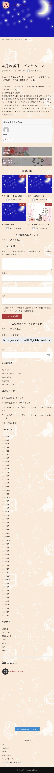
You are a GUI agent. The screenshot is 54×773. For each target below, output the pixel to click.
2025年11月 (6, 451)
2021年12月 (6, 615)
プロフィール (6, 744)
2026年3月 (6, 444)
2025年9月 (6, 458)
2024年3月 (6, 522)
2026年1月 (6, 447)
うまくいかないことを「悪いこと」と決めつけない (23, 407)
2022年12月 (6, 572)
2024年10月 (6, 497)
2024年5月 (6, 515)
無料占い (5, 650)
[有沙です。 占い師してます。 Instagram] (27, 701)
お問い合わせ (6, 755)
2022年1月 (6, 612)
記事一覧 (8, 139)
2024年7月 (6, 508)
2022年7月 (6, 590)
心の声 (4, 640)
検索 (3, 349)
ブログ (4, 752)
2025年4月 (6, 476)
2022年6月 (6, 594)
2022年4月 (6, 601)
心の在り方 (6, 370)
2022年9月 (6, 583)
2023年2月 (6, 565)
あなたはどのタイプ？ (10, 384)
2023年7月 (6, 551)
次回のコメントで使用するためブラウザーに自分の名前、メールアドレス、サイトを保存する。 (28, 309)
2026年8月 (6, 436)
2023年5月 (6, 555)
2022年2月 (6, 608)
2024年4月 (6, 519)
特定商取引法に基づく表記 (11, 762)
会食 (3, 423)
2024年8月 (6, 504)
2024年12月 (6, 490)
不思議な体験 (6, 636)
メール (6, 284)
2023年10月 (6, 540)
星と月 (39, 71)
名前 (5, 273)
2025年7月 (6, 465)
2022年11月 (6, 576)
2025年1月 (6, 487)
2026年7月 (6, 440)
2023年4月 (6, 558)
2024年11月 (6, 494)
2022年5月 (6, 597)
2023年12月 (6, 533)
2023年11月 (6, 537)
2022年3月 (6, 605)
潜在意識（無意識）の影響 (11, 373)
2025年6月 (6, 469)
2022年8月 (6, 587)
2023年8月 (6, 547)
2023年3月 (6, 562)
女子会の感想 (7, 398)
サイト (4, 296)
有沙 (17, 398)
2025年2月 (6, 483)
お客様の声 (6, 748)
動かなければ (6, 377)
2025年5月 (6, 472)
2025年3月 (6, 479)
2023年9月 (6, 544)
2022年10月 (6, 580)
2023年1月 (6, 569)
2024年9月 (6, 501)
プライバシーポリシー (10, 759)
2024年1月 (6, 529)
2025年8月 (6, 462)
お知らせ (5, 629)
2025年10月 (6, 454)
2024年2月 (6, 526)
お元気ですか (6, 381)
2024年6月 (6, 512)
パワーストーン (7, 632)
